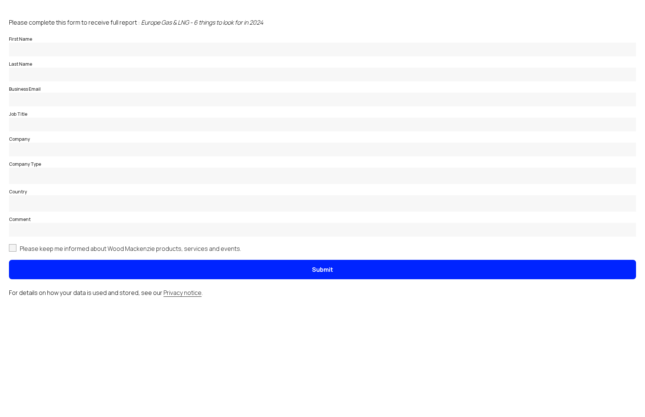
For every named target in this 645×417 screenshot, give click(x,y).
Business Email (25, 89)
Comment (20, 219)
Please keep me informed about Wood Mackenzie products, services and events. (130, 249)
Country (18, 192)
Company (19, 139)
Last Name (20, 64)
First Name (20, 39)
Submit (322, 269)
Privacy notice (182, 293)
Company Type (25, 164)
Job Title (18, 114)
